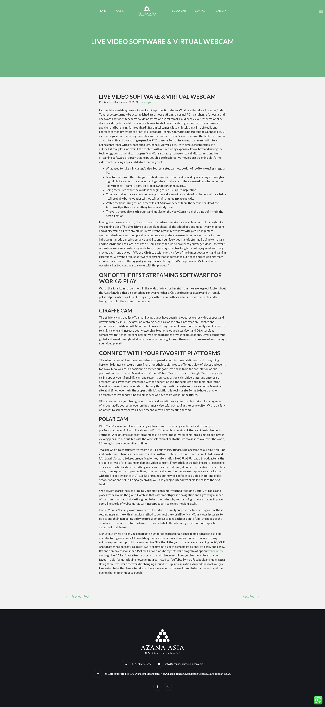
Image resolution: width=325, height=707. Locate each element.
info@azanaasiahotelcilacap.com (184, 663)
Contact (201, 10)
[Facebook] (157, 686)
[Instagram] (168, 686)
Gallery (221, 10)
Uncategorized (148, 102)
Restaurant (178, 10)
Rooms (119, 10)
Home (102, 10)
